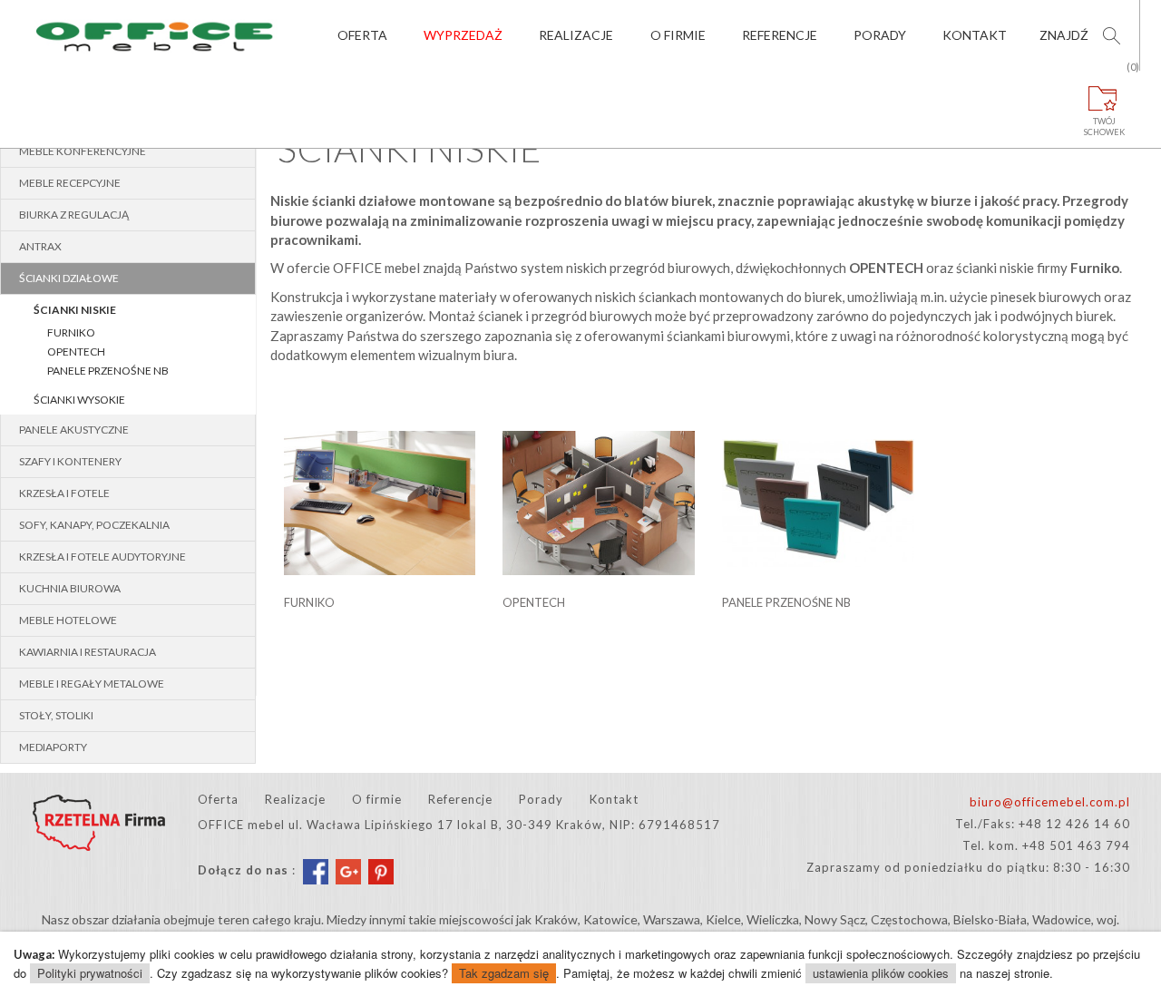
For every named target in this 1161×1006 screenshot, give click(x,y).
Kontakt (974, 35)
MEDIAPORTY (53, 747)
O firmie (678, 35)
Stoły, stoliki (56, 715)
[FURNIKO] (380, 492)
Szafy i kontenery (70, 461)
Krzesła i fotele (64, 493)
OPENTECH (76, 351)
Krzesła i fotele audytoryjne (102, 556)
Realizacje (576, 35)
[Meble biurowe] (155, 36)
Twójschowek (1104, 104)
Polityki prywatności (89, 973)
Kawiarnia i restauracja (87, 652)
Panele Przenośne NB (108, 370)
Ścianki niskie (75, 310)
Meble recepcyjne (70, 183)
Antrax (40, 246)
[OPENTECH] (598, 492)
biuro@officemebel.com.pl (1050, 802)
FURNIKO (71, 332)
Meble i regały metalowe (91, 683)
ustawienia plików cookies (881, 973)
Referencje (779, 35)
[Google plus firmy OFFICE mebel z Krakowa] (348, 871)
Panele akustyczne (74, 429)
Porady (880, 35)
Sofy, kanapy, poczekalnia (94, 525)
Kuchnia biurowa (70, 588)
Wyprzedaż (463, 35)
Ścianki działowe (69, 278)
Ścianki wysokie (79, 399)
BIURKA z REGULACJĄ (74, 214)
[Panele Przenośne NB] (818, 492)
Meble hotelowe (68, 620)
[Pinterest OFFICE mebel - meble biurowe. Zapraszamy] (381, 871)
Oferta (362, 35)
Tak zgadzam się (504, 973)
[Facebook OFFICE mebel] (315, 871)
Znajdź (1063, 35)
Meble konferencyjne (82, 151)
